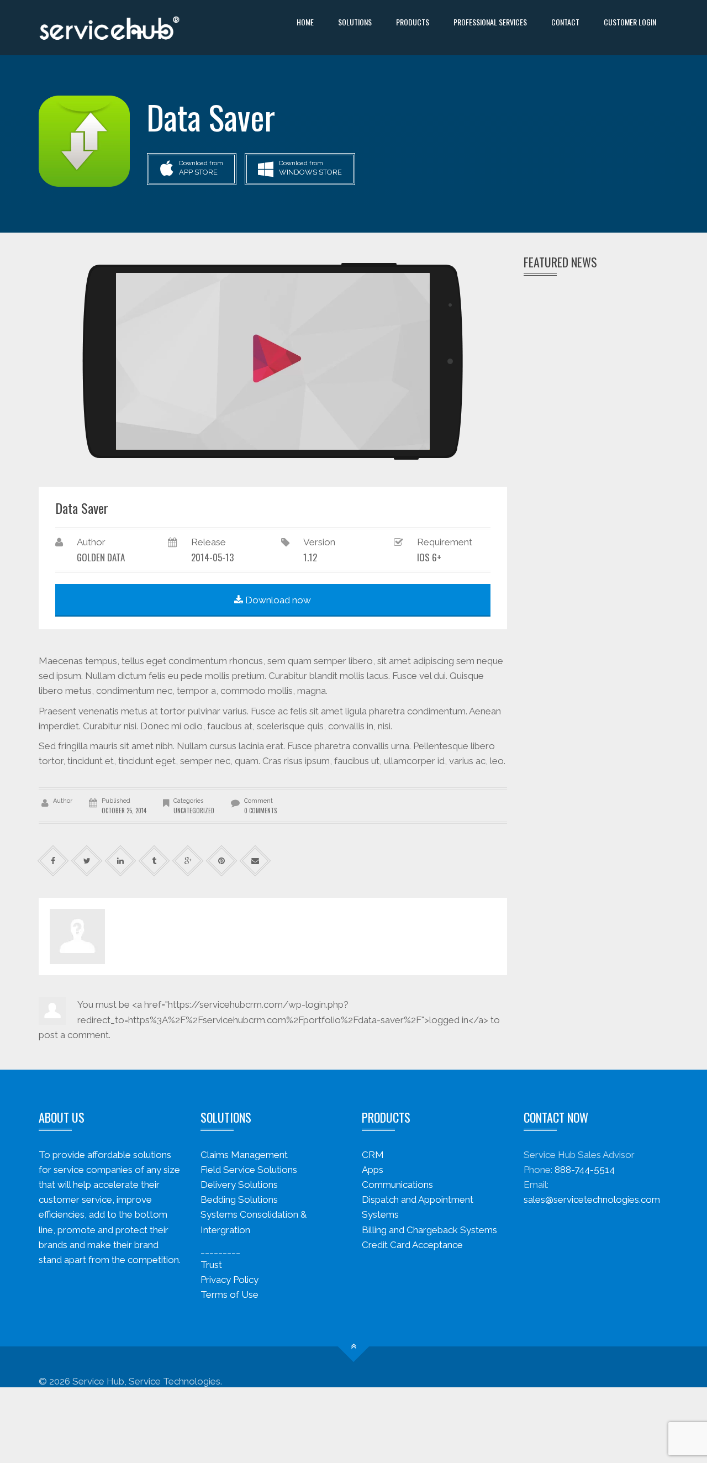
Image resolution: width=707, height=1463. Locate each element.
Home (305, 22)
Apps (372, 1169)
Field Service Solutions (249, 1169)
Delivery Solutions (239, 1184)
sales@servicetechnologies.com (592, 1199)
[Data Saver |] (109, 27)
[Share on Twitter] (87, 861)
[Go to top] (354, 1346)
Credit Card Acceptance (412, 1244)
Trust (211, 1264)
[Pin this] (222, 861)
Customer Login (630, 22)
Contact (565, 22)
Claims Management (244, 1154)
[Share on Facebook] (53, 861)
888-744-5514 (585, 1169)
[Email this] (255, 861)
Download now (277, 600)
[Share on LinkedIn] (120, 861)
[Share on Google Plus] (188, 861)
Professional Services (490, 22)
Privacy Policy (229, 1279)
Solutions (355, 22)
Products (412, 22)
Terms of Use (229, 1294)
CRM (373, 1154)
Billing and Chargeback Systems (429, 1229)
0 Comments (260, 810)
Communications (397, 1184)
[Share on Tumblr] (154, 861)
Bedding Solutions (239, 1199)
